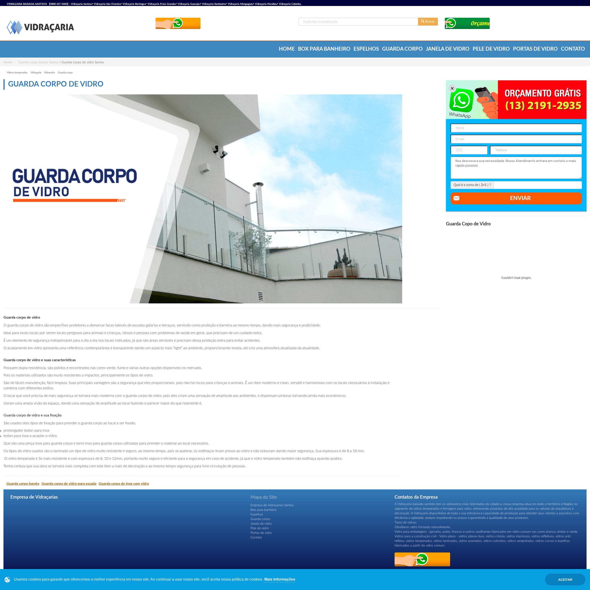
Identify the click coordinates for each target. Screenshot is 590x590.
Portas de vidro (535, 49)
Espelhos (366, 49)
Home (287, 49)
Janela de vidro (447, 49)
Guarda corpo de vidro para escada (68, 483)
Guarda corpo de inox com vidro (124, 483)
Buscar (429, 21)
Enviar (520, 198)
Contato (573, 49)
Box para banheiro (324, 49)
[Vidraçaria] (40, 28)
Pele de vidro (491, 49)
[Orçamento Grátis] (178, 23)
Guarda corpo (402, 49)
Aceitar (565, 579)
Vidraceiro (49, 72)
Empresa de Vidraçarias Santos (272, 505)
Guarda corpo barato (22, 483)
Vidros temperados (17, 72)
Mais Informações (279, 579)
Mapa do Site (264, 497)
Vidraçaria (36, 72)
